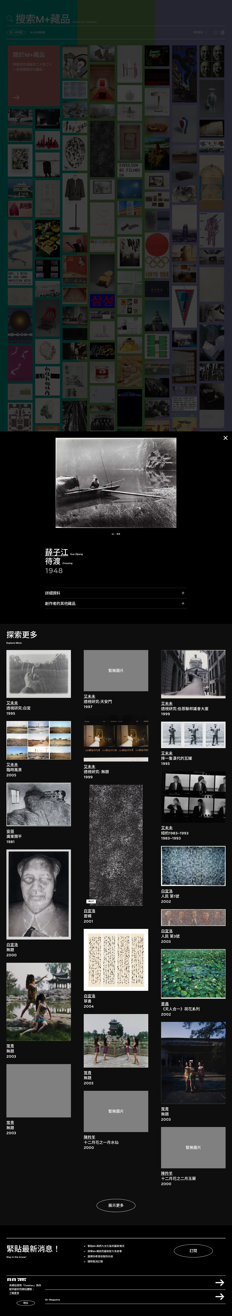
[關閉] (225, 438)
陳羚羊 (89, 1137)
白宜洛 (12, 944)
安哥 (10, 831)
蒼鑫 (165, 1004)
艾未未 (12, 703)
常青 (10, 1046)
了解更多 (14, 1293)
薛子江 (56, 552)
